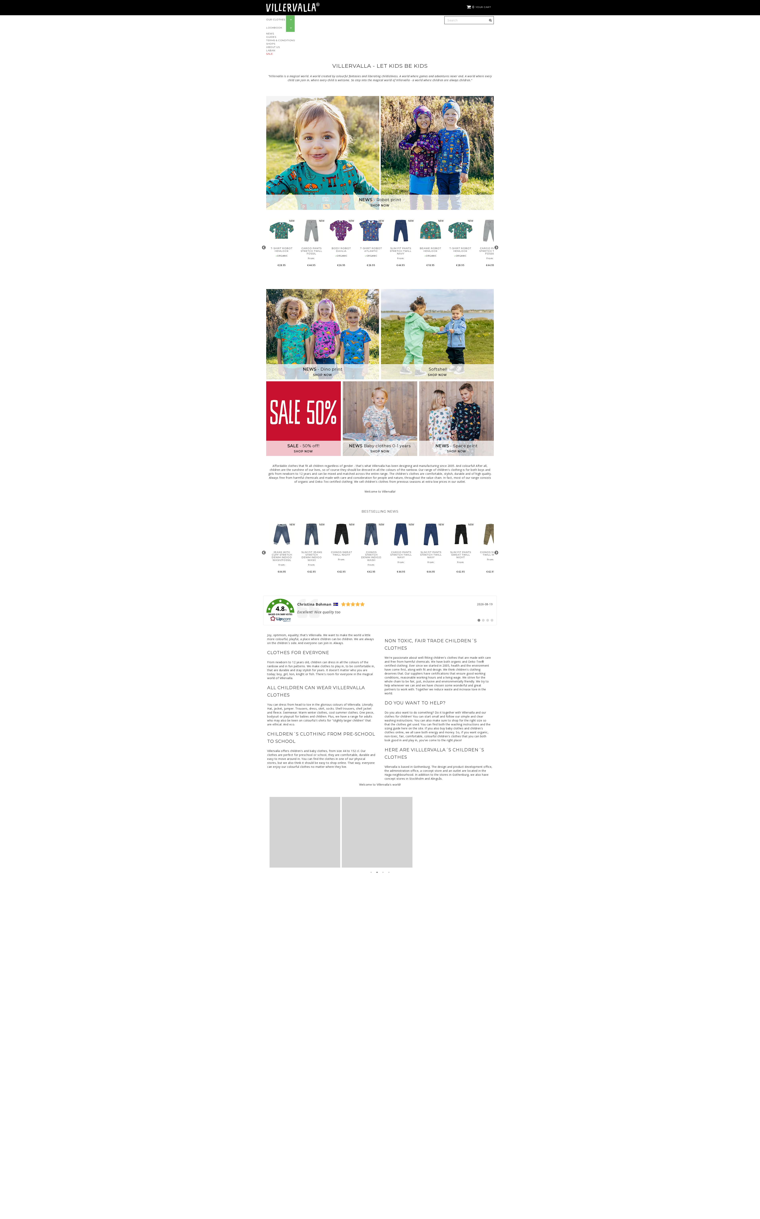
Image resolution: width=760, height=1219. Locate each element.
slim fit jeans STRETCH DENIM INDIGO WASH (311, 556)
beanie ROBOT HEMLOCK (430, 249)
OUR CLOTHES (275, 19)
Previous (263, 247)
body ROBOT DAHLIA (341, 249)
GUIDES (271, 36)
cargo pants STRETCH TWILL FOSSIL (311, 251)
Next (496, 247)
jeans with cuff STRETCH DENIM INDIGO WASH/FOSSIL (282, 556)
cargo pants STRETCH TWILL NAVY (401, 555)
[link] (380, 610)
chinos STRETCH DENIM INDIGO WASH (371, 556)
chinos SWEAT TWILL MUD (490, 553)
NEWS (270, 33)
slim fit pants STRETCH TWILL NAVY (400, 251)
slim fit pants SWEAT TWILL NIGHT (460, 555)
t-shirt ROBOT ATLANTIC (371, 249)
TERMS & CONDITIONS (280, 40)
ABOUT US (273, 47)
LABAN (270, 50)
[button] (479, 7)
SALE (269, 53)
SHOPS (270, 43)
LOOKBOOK (274, 27)
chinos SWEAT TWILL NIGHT (341, 553)
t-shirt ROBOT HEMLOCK (282, 249)
